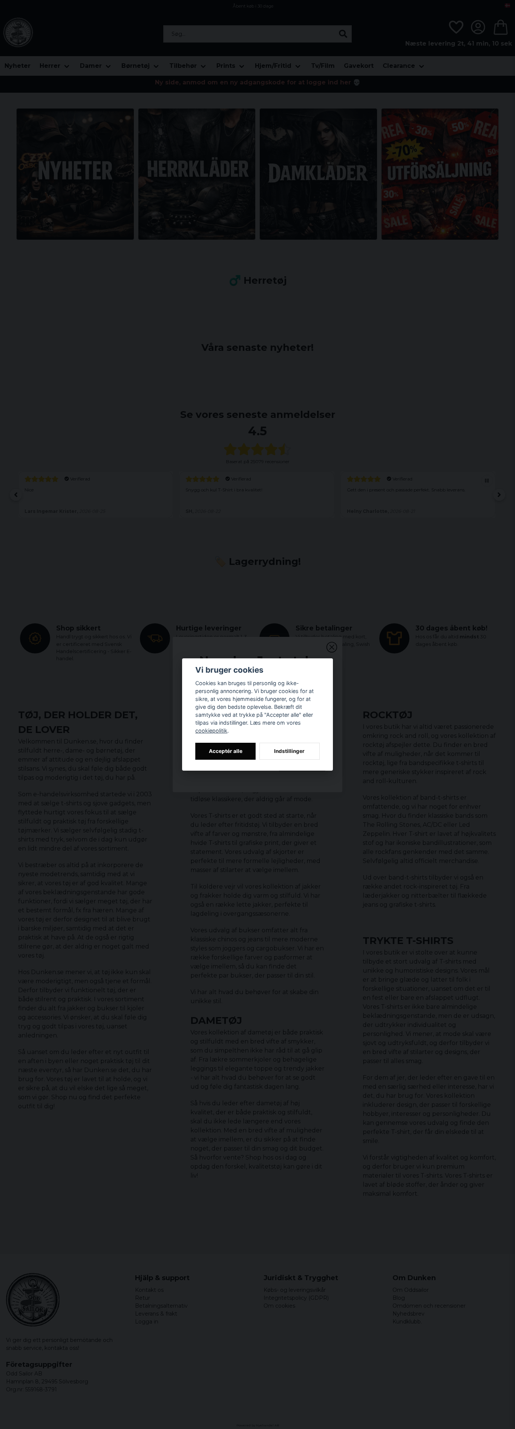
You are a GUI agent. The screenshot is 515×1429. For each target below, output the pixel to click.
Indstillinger (289, 751)
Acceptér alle (225, 751)
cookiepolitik (211, 730)
